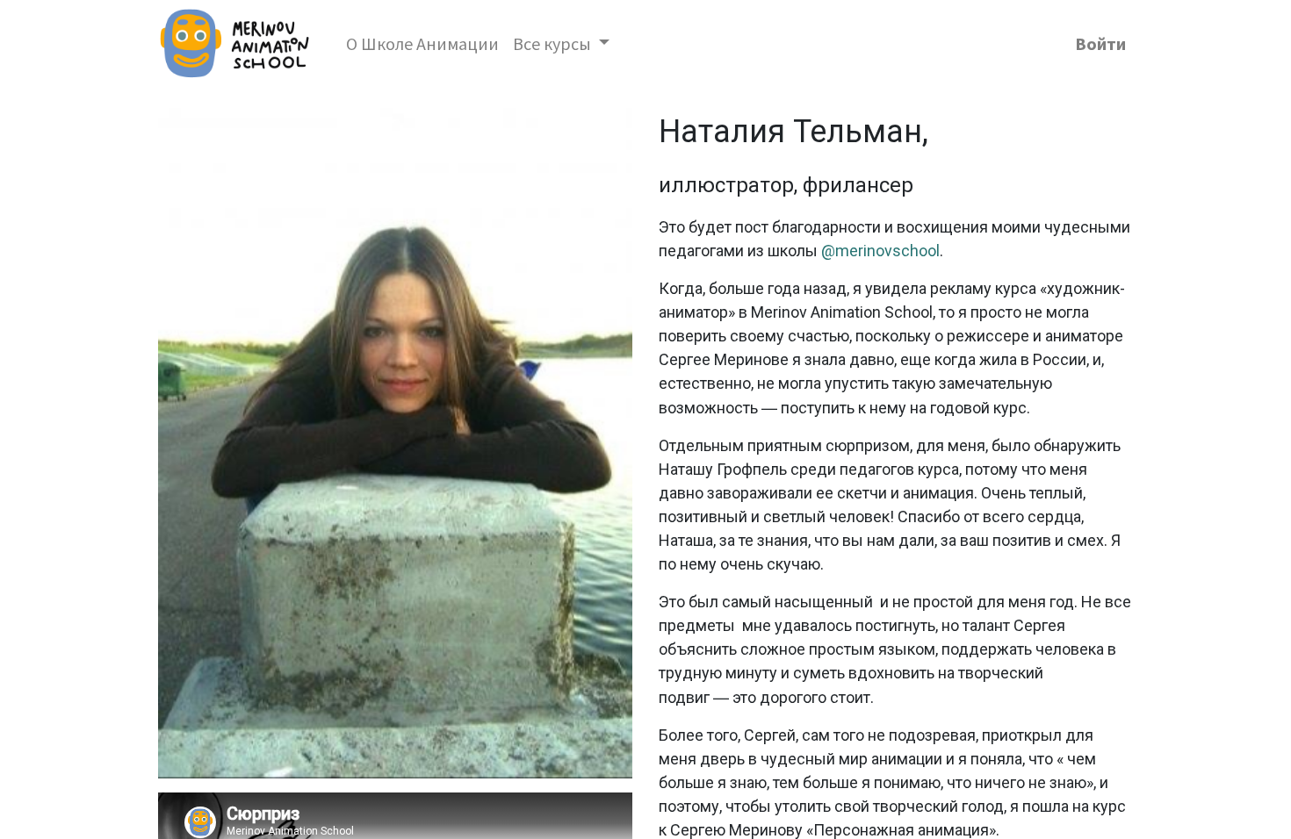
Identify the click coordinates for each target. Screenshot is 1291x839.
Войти (1100, 43)
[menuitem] (422, 44)
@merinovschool (880, 250)
